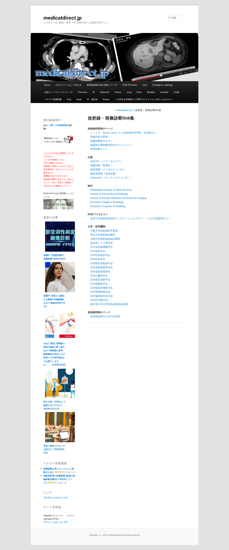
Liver (144, 84)
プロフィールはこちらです (55, 522)
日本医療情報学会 (99, 291)
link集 (176, 92)
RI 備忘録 (92, 99)
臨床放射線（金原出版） (103, 173)
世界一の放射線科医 (58, 125)
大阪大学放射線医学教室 (103, 230)
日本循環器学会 (98, 283)
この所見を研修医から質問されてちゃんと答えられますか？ (144, 99)
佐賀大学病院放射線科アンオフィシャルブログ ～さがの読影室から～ (129, 218)
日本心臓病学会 (98, 275)
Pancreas (82, 92)
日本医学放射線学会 (100, 263)
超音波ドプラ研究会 (100, 242)
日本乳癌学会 (96, 259)
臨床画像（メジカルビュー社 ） (107, 169)
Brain (139, 92)
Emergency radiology (162, 84)
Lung (129, 92)
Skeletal (151, 92)
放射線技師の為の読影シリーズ (102, 84)
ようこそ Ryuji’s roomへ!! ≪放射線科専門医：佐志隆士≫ (122, 132)
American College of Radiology (106, 202)
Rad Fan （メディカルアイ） (105, 161)
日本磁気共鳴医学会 (100, 287)
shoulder (164, 92)
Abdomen (104, 92)
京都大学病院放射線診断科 (104, 238)
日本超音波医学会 (99, 279)
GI (93, 92)
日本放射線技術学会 (100, 267)
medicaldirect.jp (62, 17)
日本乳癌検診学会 (99, 255)
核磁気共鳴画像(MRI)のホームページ (110, 144)
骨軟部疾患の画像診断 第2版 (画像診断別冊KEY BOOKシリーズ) (59, 479)
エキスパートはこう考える (68, 84)
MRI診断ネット (97, 149)
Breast (106, 99)
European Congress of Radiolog (106, 206)
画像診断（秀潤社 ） (100, 165)
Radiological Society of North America (110, 189)
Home (47, 84)
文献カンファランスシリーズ (58, 92)
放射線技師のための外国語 (104, 316)
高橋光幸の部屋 (98, 136)
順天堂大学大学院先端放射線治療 (108, 304)
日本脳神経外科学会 (100, 296)
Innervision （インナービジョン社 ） (109, 177)
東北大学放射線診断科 (101, 234)
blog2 (78, 99)
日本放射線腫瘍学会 (100, 246)
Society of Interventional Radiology (108, 193)
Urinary (117, 92)
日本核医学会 (96, 251)
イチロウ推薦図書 (53, 99)
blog (69, 99)
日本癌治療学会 (98, 300)
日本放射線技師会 (99, 271)
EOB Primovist (130, 84)
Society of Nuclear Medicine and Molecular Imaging (117, 198)
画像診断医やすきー (100, 140)
